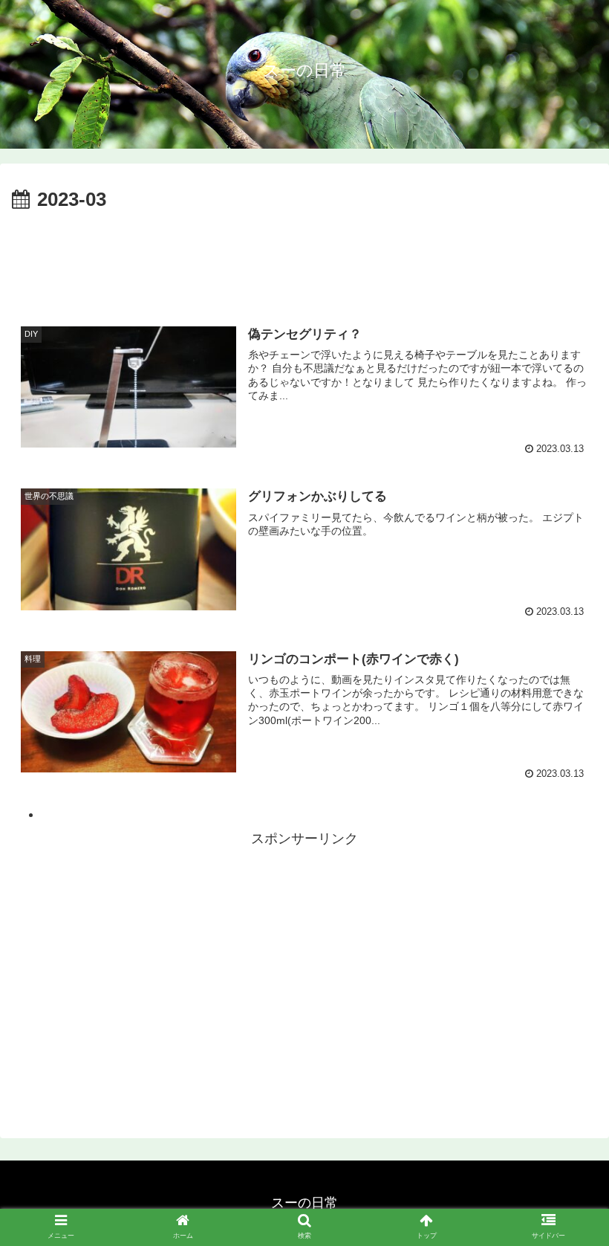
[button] (563, 1189)
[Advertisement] (304, 258)
